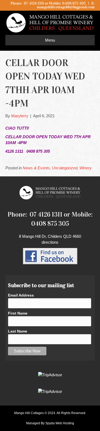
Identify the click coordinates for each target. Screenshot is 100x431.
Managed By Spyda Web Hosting (50, 423)
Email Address (21, 295)
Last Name (17, 331)
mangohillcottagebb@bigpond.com (66, 7)
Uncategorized (64, 168)
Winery (85, 168)
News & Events (36, 168)
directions (50, 242)
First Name (17, 313)
